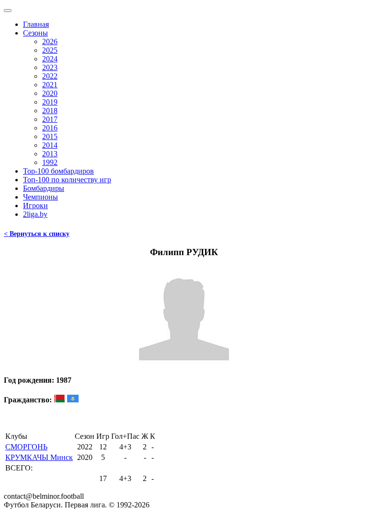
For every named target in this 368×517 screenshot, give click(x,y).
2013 (50, 154)
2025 (50, 50)
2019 (50, 102)
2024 (50, 59)
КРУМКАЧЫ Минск (39, 457)
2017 (50, 119)
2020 (50, 93)
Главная (36, 24)
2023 (50, 67)
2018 (50, 110)
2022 (50, 76)
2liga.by (35, 214)
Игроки (35, 205)
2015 (50, 136)
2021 (50, 85)
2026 (50, 41)
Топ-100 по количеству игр (67, 180)
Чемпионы (40, 197)
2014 (50, 145)
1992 (50, 162)
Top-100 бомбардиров (58, 171)
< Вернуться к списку (36, 233)
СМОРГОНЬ (26, 447)
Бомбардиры (43, 188)
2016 (50, 128)
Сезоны (35, 33)
